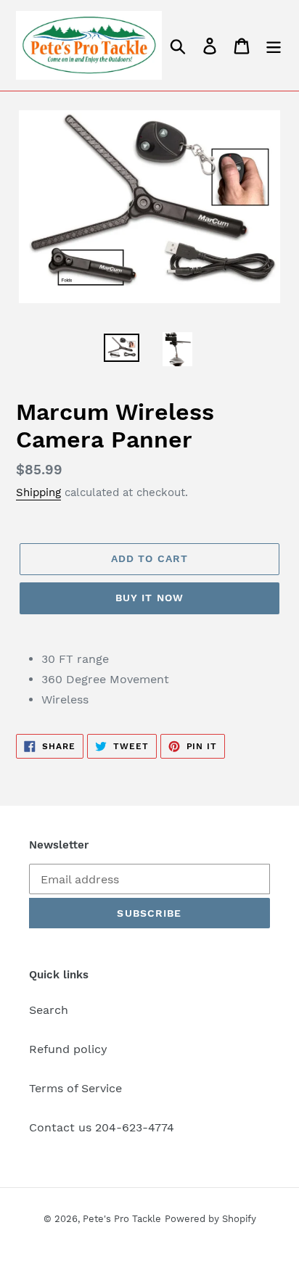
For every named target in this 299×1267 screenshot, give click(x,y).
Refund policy (68, 1049)
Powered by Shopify (210, 1218)
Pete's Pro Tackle (122, 1218)
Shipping (38, 492)
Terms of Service (75, 1088)
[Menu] (274, 45)
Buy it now (149, 597)
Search (48, 1010)
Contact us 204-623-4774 (101, 1127)
